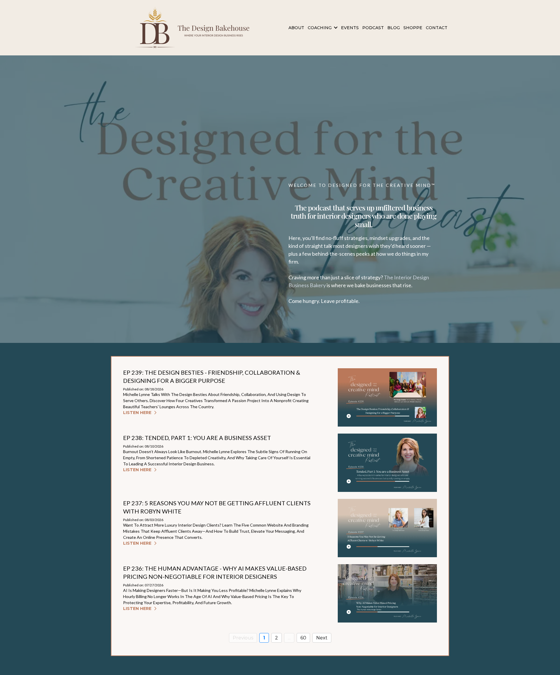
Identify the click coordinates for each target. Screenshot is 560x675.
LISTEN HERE (137, 412)
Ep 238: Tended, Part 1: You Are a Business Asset (197, 437)
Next (322, 638)
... (289, 638)
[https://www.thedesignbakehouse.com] (195, 28)
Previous (243, 638)
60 (303, 638)
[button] (335, 27)
